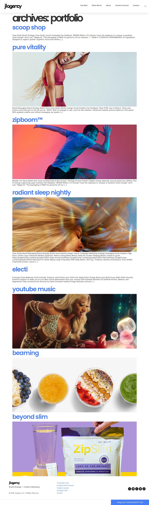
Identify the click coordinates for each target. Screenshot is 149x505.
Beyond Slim (30, 416)
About (108, 5)
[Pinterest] (140, 488)
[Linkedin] (133, 488)
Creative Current (122, 5)
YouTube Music (34, 289)
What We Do (97, 5)
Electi (19, 269)
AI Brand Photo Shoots (65, 485)
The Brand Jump (63, 483)
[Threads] (136, 488)
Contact (136, 5)
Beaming (25, 353)
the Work (83, 5)
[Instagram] (129, 488)
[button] (145, 6)
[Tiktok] (144, 488)
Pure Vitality (29, 47)
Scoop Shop (28, 27)
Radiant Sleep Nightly (41, 192)
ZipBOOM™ (27, 119)
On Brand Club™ (62, 490)
